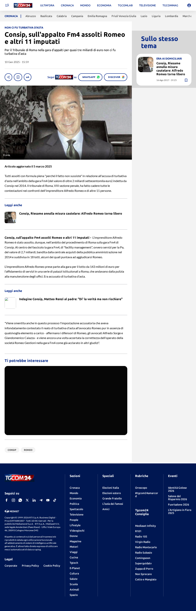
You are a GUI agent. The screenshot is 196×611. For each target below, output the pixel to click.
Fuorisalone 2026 (178, 504)
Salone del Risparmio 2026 (177, 498)
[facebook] (6, 500)
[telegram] (41, 500)
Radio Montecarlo (146, 547)
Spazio (74, 594)
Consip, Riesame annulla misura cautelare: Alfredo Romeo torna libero (170, 68)
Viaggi (74, 552)
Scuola (74, 584)
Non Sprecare (143, 574)
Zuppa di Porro (144, 568)
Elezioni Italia (110, 487)
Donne (74, 535)
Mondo (74, 493)
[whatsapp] (20, 500)
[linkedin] (34, 500)
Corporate (11, 565)
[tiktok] (55, 500)
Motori (74, 546)
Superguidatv (143, 563)
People (74, 519)
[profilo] (189, 5)
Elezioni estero (111, 493)
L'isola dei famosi (112, 503)
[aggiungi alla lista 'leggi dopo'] (18, 77)
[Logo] (23, 5)
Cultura (74, 573)
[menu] (7, 5)
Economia (76, 498)
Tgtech (74, 562)
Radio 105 (141, 536)
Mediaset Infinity (145, 525)
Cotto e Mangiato (145, 579)
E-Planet (75, 568)
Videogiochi (77, 530)
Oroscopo (141, 487)
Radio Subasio (143, 552)
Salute (74, 578)
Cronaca (75, 487)
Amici (105, 509)
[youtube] (48, 500)
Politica (74, 503)
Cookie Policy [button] (51, 565)
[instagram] (13, 500)
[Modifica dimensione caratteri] (27, 77)
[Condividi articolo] (8, 77)
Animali (74, 589)
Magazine (75, 541)
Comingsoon (142, 558)
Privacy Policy (30, 565)
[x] (27, 500)
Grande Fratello (112, 498)
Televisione (76, 514)
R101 (138, 531)
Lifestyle (75, 525)
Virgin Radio (142, 541)
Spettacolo (76, 509)
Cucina (74, 557)
